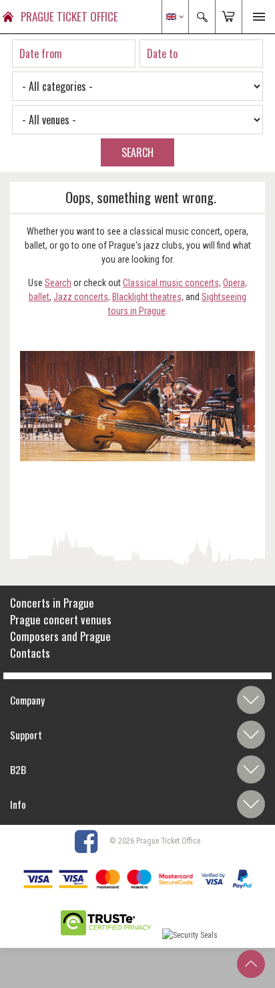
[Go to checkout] (228, 16)
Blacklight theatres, (148, 296)
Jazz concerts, (81, 296)
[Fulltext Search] (201, 16)
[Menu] (258, 16)
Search (58, 282)
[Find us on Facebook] (91, 841)
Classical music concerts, (172, 282)
